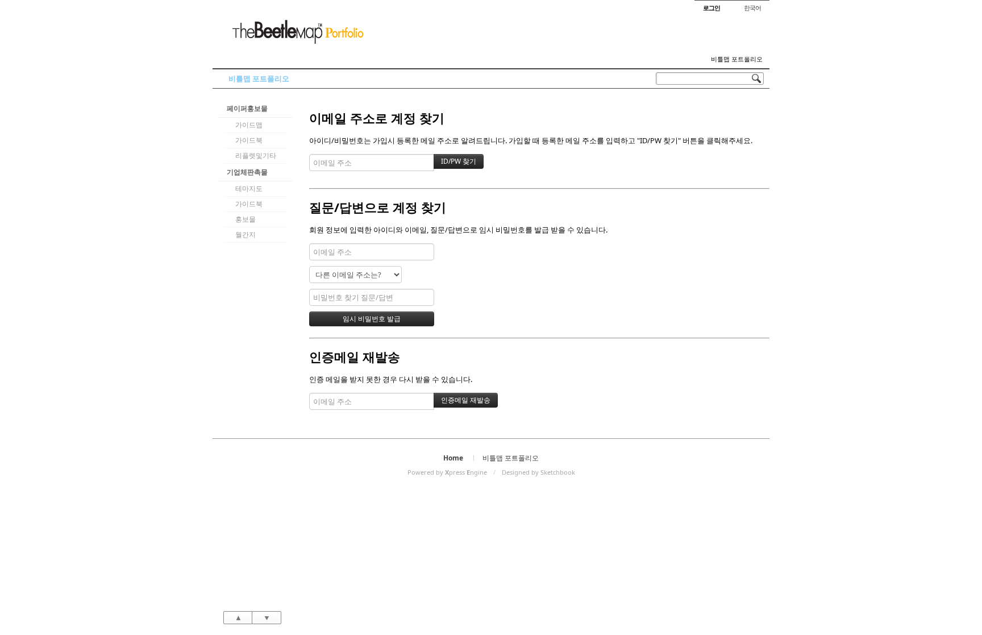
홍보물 (245, 219)
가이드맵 (249, 125)
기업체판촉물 (247, 172)
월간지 (245, 234)
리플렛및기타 (255, 155)
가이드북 (249, 140)
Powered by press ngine (447, 472)
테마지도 (249, 188)
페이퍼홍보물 (247, 108)
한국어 (752, 7)
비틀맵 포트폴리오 (737, 59)
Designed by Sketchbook (538, 472)
